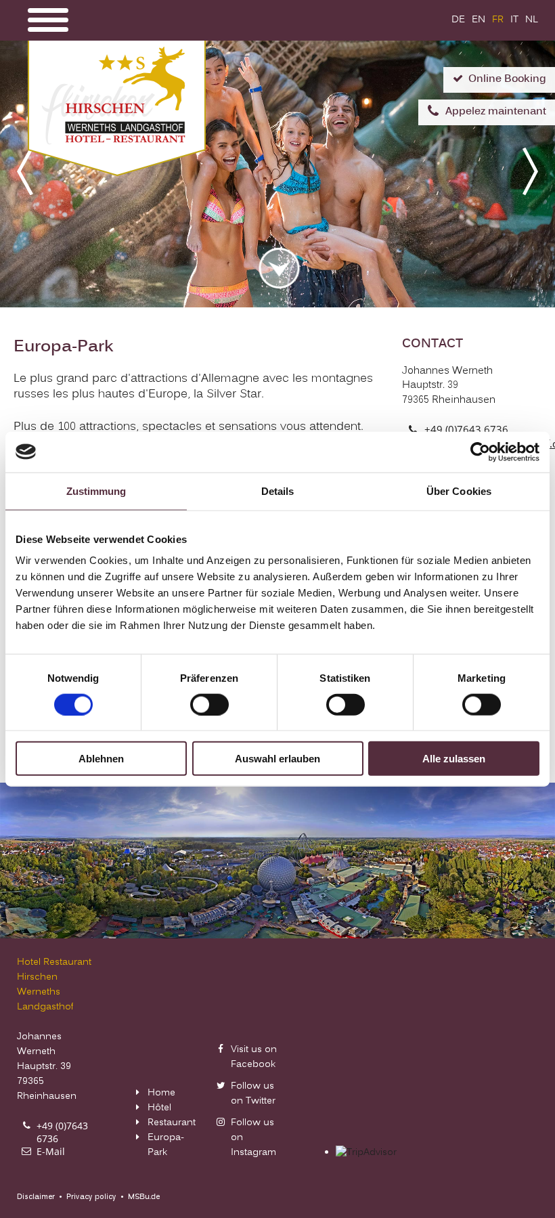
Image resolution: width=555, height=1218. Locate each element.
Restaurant (172, 1123)
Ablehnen (101, 758)
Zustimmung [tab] (96, 490)
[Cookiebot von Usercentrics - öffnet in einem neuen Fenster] (480, 451)
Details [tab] (277, 490)
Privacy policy (91, 1197)
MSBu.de (144, 1197)
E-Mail (51, 1151)
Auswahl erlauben (277, 758)
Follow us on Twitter (253, 1093)
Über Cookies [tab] (458, 490)
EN (478, 20)
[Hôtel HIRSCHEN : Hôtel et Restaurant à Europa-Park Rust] (117, 173)
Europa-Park (166, 1145)
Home (161, 1093)
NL (531, 20)
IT (514, 20)
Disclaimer (36, 1197)
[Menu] (48, 20)
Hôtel (159, 1108)
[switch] (209, 704)
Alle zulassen (453, 758)
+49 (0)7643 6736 (466, 429)
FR (498, 20)
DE (458, 20)
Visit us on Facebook (254, 1057)
